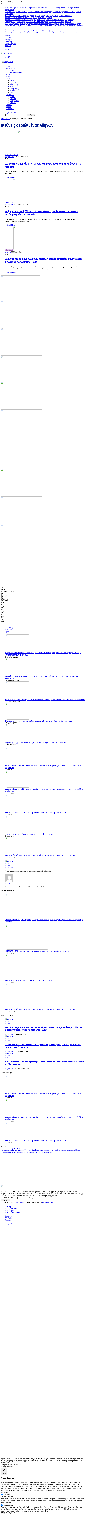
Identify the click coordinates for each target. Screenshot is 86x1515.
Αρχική (8, 1206)
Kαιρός (3, 1150)
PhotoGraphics (47, 1202)
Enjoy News (9, 157)
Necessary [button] (4, 1492)
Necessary (7, 1495)
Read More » (11, 177)
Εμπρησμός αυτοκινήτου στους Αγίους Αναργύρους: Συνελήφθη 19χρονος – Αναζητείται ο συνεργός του (42, 32)
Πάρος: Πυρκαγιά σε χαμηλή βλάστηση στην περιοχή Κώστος (27, 30)
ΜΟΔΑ (12, 97)
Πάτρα (77, 1150)
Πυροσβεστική (5, 1152)
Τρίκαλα (32, 1152)
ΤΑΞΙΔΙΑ (8, 79)
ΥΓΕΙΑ (8, 77)
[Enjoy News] (6, 53)
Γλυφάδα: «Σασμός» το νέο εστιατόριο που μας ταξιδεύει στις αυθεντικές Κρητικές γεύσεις (39, 721)
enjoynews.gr (21, 1202)
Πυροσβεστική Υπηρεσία (17, 1152)
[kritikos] (20, 299)
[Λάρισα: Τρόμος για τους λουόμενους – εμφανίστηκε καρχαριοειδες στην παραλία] (17, 740)
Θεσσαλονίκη (29, 1150)
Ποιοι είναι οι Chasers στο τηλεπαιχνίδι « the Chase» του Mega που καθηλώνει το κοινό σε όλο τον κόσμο (45, 700)
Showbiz (13, 99)
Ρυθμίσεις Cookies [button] (8, 1465)
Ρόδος (28, 1152)
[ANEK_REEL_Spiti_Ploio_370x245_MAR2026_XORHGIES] (20, 380)
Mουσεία (13, 91)
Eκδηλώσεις (14, 89)
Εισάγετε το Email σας (9, 1198)
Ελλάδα (12, 81)
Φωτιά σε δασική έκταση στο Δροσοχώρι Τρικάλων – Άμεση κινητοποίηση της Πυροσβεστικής (39, 20)
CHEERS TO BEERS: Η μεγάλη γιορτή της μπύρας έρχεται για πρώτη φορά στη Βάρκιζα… (38, 16)
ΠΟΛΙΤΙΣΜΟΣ (10, 87)
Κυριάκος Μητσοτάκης (62, 1150)
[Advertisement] (43, 453)
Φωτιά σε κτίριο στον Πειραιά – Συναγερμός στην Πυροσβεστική (28, 18)
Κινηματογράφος (16, 72)
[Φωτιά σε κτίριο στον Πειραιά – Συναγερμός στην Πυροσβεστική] (17, 832)
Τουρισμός (14, 85)
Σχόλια (7, 632)
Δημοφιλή (9, 628)
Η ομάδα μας (10, 1210)
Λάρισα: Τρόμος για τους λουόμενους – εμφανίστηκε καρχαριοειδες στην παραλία (35, 742)
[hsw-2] (21, 551)
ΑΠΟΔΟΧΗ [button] (20, 1465)
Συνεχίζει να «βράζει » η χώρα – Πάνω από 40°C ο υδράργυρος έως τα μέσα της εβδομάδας (38, 22)
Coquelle (8, 883)
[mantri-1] (20, 495)
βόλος (50, 1152)
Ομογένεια (10, 109)
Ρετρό (12, 70)
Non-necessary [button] (6, 1503)
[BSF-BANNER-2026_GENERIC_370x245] (21, 355)
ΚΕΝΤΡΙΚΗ (5, 119)
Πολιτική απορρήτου (12, 1212)
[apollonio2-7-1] (20, 408)
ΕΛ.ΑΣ (16, 1149)
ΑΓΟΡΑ (13, 103)
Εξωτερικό (14, 83)
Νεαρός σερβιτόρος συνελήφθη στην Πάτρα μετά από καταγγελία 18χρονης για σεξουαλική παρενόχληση (43, 24)
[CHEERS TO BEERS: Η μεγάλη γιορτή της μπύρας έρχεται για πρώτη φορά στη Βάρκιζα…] (17, 810)
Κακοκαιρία (39, 1150)
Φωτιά (45, 1152)
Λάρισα (72, 1150)
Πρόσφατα (9, 630)
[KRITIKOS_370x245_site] (21, 327)
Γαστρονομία (14, 101)
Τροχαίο (39, 1152)
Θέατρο (12, 93)
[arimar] (21, 523)
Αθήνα (8, 1150)
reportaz (8, 252)
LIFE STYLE (10, 95)
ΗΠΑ (22, 1150)
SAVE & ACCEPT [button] (8, 1513)
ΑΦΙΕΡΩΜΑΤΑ (10, 68)
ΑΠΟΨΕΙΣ (9, 74)
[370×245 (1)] (21, 436)
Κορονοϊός (46, 1150)
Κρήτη (51, 1150)
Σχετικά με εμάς (11, 1208)
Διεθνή (8, 107)
